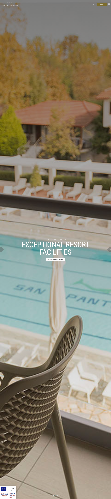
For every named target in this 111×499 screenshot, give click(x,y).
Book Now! (102, 4)
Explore (55, 259)
